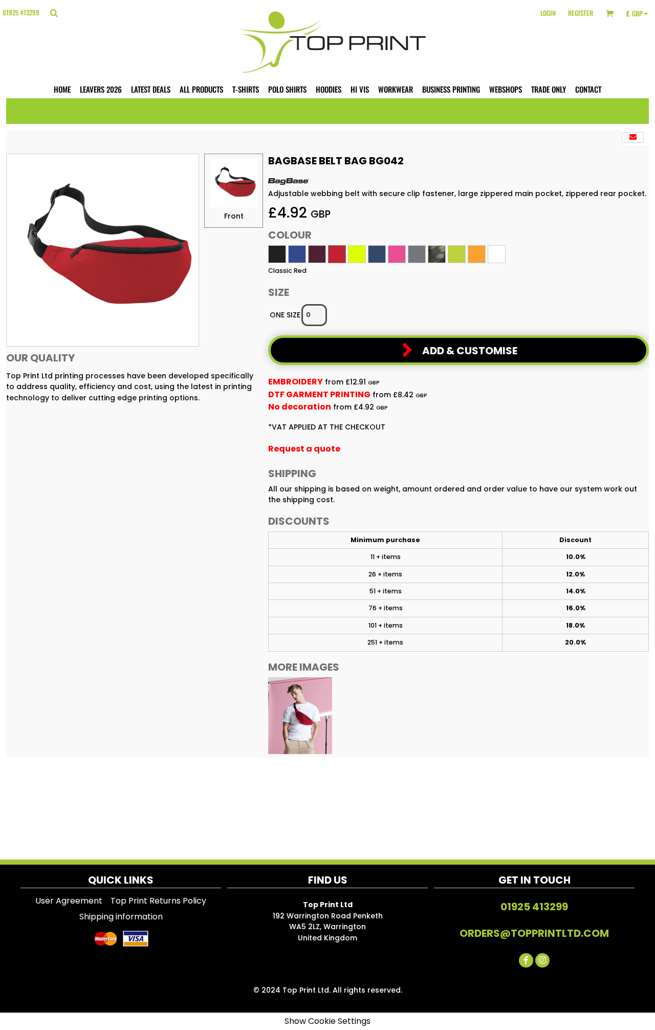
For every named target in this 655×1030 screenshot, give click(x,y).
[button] (54, 13)
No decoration (299, 407)
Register (580, 13)
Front (234, 216)
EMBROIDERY (295, 382)
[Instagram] (542, 960)
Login (548, 13)
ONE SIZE (285, 315)
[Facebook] (526, 960)
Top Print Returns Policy (158, 901)
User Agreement (68, 901)
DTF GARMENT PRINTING (319, 394)
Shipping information (121, 916)
